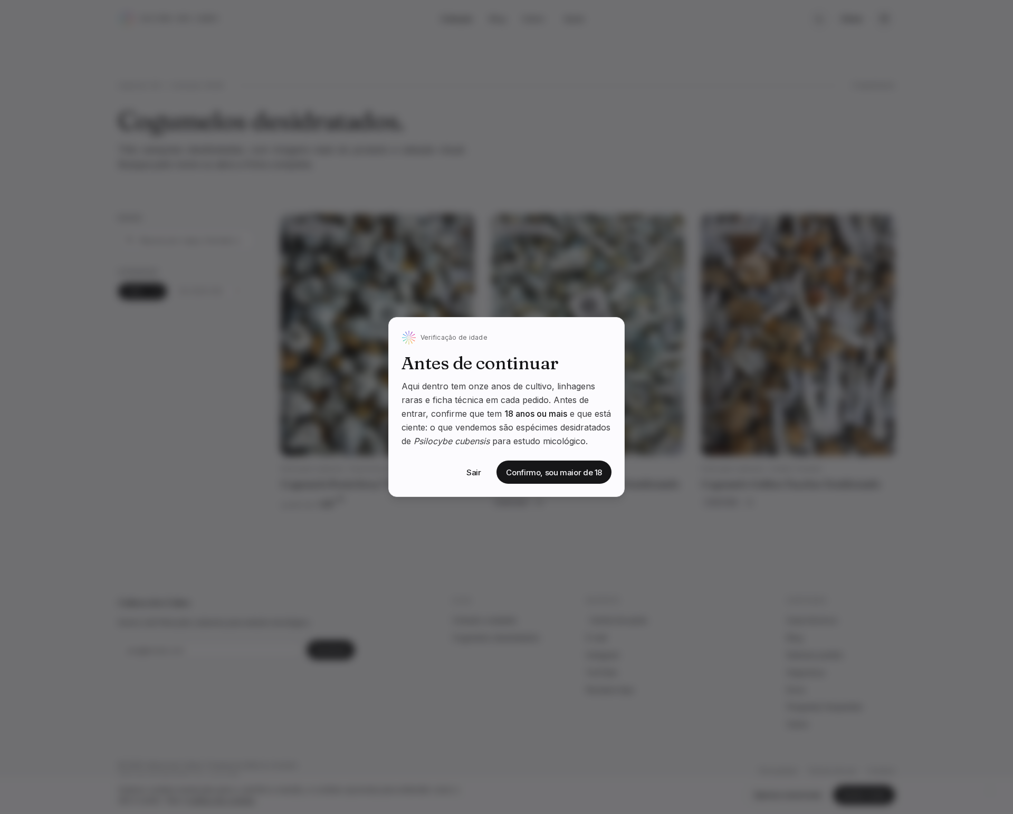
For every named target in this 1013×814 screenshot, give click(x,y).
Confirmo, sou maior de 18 (554, 472)
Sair (473, 472)
